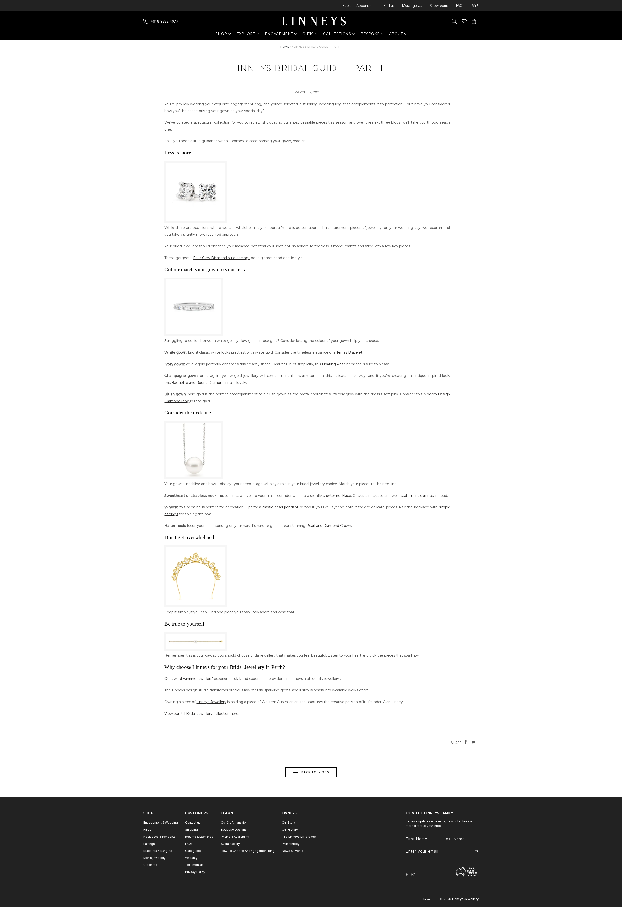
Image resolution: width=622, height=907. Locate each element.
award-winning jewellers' (192, 678)
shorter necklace (337, 495)
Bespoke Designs (234, 829)
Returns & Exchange (199, 836)
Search (427, 899)
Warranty (191, 858)
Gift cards (150, 865)
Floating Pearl (334, 364)
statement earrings (417, 495)
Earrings (149, 844)
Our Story (288, 822)
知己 (475, 5)
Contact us (192, 822)
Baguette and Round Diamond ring (202, 382)
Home (284, 46)
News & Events (292, 851)
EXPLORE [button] (246, 35)
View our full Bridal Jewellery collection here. (201, 713)
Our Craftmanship (233, 822)
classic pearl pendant (280, 507)
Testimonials (194, 865)
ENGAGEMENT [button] (279, 35)
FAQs (460, 5)
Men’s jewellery (154, 858)
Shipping (191, 829)
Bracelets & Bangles (157, 851)
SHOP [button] (224, 35)
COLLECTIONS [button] (337, 35)
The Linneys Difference (299, 836)
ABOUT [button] (397, 35)
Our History (290, 829)
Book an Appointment (359, 5)
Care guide (193, 851)
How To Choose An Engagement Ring (248, 851)
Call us (389, 5)
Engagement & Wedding (160, 822)
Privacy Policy (195, 872)
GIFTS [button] (310, 35)
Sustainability (230, 844)
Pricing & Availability (235, 836)
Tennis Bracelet (349, 352)
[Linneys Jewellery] (313, 21)
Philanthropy (291, 844)
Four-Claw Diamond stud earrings (221, 258)
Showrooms (439, 5)
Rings (147, 829)
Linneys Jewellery (211, 702)
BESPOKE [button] (370, 35)
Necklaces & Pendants (159, 836)
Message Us (412, 5)
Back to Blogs (314, 772)
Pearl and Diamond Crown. (329, 525)
